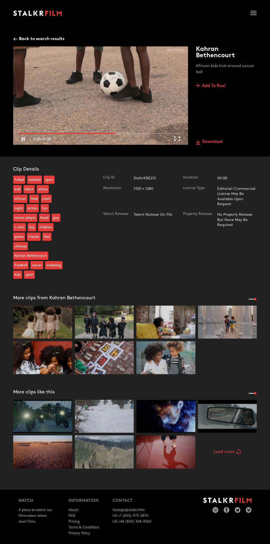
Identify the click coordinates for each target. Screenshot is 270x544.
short (46, 198)
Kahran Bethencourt (31, 255)
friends (33, 236)
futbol (19, 179)
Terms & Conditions (84, 527)
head (44, 217)
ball (17, 189)
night (19, 208)
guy (56, 217)
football (34, 179)
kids (18, 274)
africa (42, 189)
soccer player (25, 217)
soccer (37, 265)
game (19, 236)
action (32, 208)
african (20, 198)
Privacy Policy (79, 533)
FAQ (72, 515)
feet (47, 236)
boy (32, 227)
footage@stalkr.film (128, 510)
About (73, 510)
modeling (53, 265)
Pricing (74, 521)
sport (49, 179)
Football (21, 265)
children (45, 227)
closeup (21, 246)
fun (44, 208)
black (29, 189)
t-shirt (20, 227)
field (34, 198)
